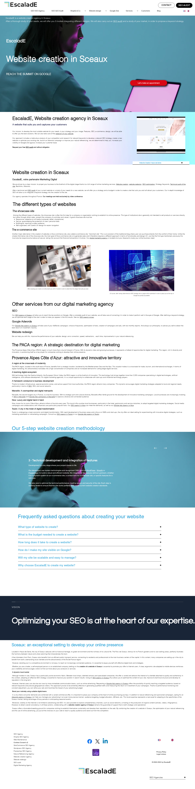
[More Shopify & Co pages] (85, 10)
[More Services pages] (137, 10)
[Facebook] (90, 741)
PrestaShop (33, 473)
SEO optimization (148, 184)
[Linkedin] (105, 741)
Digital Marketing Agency (23, 765)
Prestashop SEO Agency (23, 751)
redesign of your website (64, 134)
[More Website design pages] (106, 10)
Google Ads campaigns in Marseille (42, 397)
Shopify (100, 470)
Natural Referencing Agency (24, 754)
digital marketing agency (99, 238)
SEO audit (117, 21)
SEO (30, 386)
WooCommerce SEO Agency (24, 745)
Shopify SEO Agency (21, 737)
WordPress (90, 470)
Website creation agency (23, 757)
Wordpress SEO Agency (22, 748)
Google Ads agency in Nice (124, 405)
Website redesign (20, 760)
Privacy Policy (161, 752)
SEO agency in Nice (78, 405)
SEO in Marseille (20, 397)
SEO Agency (18, 734)
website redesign (135, 184)
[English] (188, 11)
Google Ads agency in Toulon (88, 414)
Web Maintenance (20, 740)
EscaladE (167, 762)
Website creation (122, 184)
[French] (184, 11)
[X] (97, 741)
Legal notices (161, 754)
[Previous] (155, 448)
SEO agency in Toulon (65, 414)
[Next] (165, 448)
